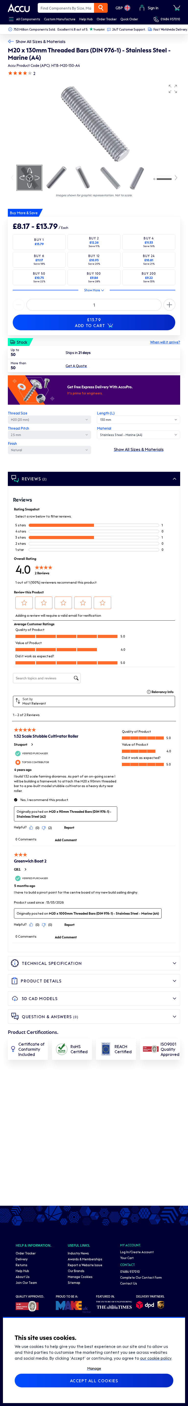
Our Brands (76, 1271)
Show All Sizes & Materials (40, 41)
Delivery (22, 1259)
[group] (94, 123)
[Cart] (176, 7)
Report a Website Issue (85, 1265)
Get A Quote (76, 366)
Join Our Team (26, 1282)
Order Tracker (25, 1253)
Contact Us (128, 1283)
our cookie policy (155, 1358)
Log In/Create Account (137, 1252)
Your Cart (127, 1258)
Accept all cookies (94, 1380)
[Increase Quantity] (18, 305)
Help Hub (22, 1271)
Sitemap (74, 1282)
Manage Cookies (80, 1276)
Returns (21, 1265)
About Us (23, 1276)
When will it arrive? (165, 342)
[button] (172, 89)
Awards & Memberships (85, 1259)
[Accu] (19, 7)
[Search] (101, 8)
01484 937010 (170, 19)
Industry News (78, 1253)
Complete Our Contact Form (141, 1277)
